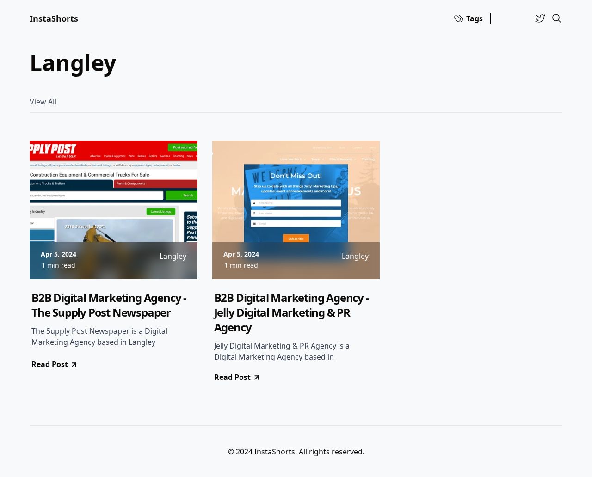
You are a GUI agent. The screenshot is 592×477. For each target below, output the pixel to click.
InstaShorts (54, 18)
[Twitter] (540, 18)
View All (43, 102)
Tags (474, 18)
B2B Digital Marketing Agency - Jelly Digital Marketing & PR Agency (291, 312)
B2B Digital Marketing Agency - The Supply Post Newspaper (108, 305)
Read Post (49, 364)
